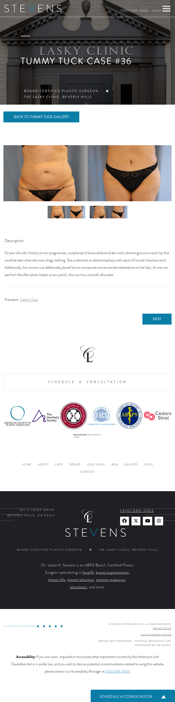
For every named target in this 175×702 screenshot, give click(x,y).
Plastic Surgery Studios (156, 634)
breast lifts (57, 579)
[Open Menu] (166, 9)
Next (157, 319)
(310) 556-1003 (134, 10)
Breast (75, 465)
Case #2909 (96, 465)
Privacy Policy (162, 628)
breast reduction (81, 579)
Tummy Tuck (29, 299)
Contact (87, 472)
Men (114, 465)
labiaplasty (78, 587)
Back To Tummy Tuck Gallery (41, 116)
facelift (88, 572)
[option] (87, 173)
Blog (148, 465)
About (43, 465)
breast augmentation (112, 572)
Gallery (131, 465)
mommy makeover (110, 579)
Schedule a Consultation (87, 382)
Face (59, 465)
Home (26, 465)
